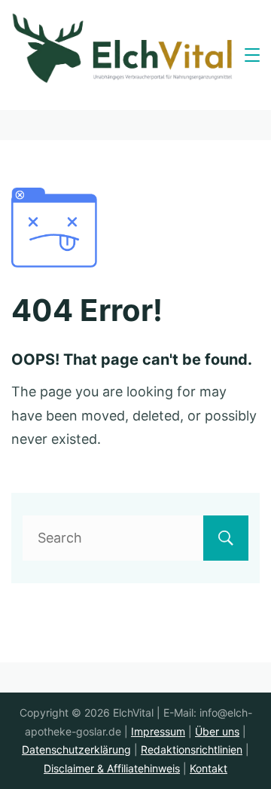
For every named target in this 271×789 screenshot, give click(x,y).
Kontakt (208, 768)
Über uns (217, 731)
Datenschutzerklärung (76, 749)
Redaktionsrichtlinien (191, 749)
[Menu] (252, 55)
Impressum (158, 731)
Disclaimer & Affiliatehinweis (112, 768)
